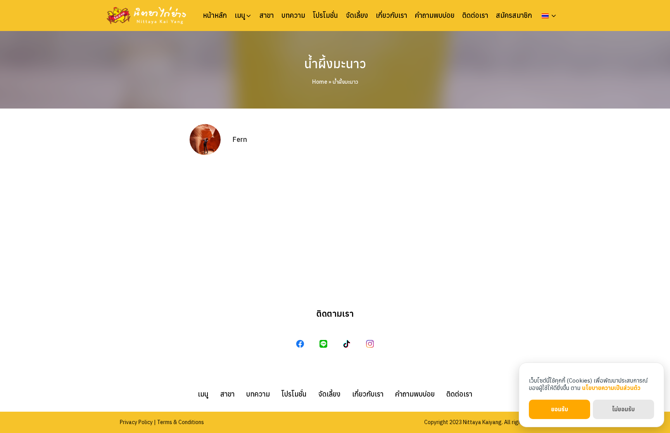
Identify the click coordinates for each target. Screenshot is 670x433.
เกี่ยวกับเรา (391, 15)
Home (319, 81)
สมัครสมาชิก (514, 15)
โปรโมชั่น (325, 15)
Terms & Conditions (180, 422)
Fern (239, 139)
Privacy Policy (136, 422)
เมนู (240, 15)
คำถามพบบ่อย (434, 15)
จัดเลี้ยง (357, 15)
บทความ (293, 15)
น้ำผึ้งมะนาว (335, 63)
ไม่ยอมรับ (623, 409)
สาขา (266, 15)
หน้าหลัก (215, 15)
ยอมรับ (559, 409)
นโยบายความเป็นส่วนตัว (611, 388)
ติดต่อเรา (475, 15)
